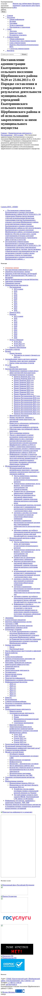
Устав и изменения (16, 25)
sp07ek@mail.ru (11, 984)
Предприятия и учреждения (19, 27)
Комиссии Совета (16, 33)
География (13, 23)
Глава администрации (17, 43)
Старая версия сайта (27, 5)
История (12, 21)
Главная (10, 15)
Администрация (13, 37)
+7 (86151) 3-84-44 (14, 982)
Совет (9, 29)
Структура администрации (19, 48)
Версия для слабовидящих (22, 3)
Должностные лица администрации (22, 41)
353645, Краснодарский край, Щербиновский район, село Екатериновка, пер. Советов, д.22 (20, 980)
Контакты (10, 50)
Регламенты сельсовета (17, 35)
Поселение (11, 17)
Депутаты (13, 31)
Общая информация (16, 19)
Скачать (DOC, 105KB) (9, 207)
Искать (24, 54)
